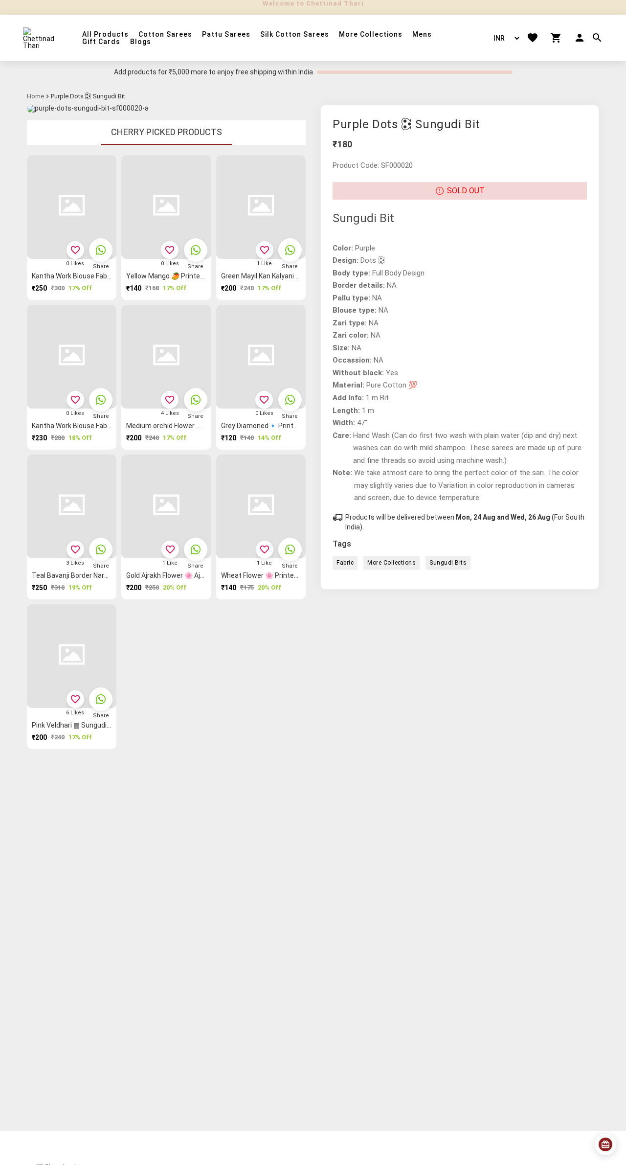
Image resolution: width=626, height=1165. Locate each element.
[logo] (40, 38)
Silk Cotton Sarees (294, 34)
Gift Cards (101, 42)
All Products (105, 34)
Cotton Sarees (165, 34)
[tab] (166, 132)
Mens (422, 34)
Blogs (140, 42)
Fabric (345, 562)
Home (35, 96)
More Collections (370, 34)
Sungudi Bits (448, 562)
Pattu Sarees (226, 34)
